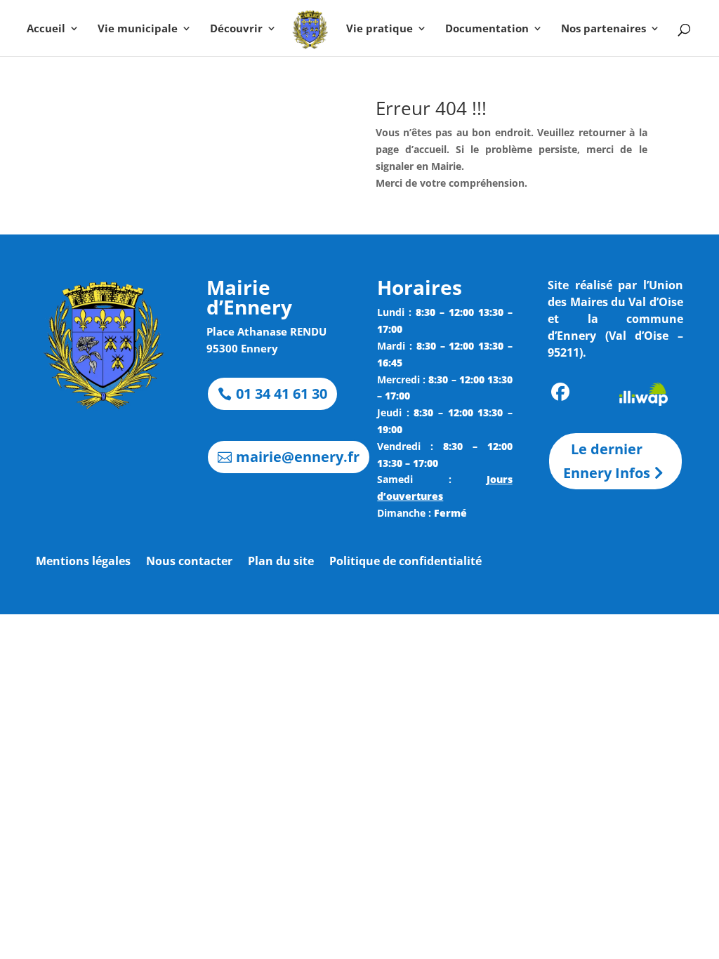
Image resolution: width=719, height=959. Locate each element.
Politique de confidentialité (405, 562)
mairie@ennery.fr (298, 456)
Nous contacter (189, 562)
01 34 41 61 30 (281, 393)
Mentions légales (83, 562)
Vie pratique (379, 29)
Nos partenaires (603, 29)
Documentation (487, 29)
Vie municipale (138, 29)
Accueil (46, 29)
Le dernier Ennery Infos (606, 460)
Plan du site (281, 562)
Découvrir (236, 29)
